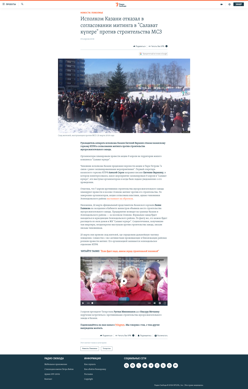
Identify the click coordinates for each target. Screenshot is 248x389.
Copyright (88, 379)
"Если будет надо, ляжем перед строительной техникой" (129, 251)
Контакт (48, 379)
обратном (128, 199)
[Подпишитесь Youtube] (144, 365)
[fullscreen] (165, 303)
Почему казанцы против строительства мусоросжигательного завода (120, 261)
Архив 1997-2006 (52, 374)
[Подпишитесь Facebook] (132, 365)
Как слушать (90, 364)
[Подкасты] (169, 365)
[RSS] (163, 365)
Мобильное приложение (55, 364)
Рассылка (88, 374)
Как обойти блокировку (95, 369)
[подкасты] (229, 4)
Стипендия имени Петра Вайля (58, 369)
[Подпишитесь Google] (126, 365)
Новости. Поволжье (91, 13)
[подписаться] (175, 365)
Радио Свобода (92, 264)
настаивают (113, 199)
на (121, 199)
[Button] (139, 46)
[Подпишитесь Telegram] (151, 365)
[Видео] (222, 4)
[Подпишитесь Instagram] (157, 365)
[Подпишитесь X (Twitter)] (138, 365)
